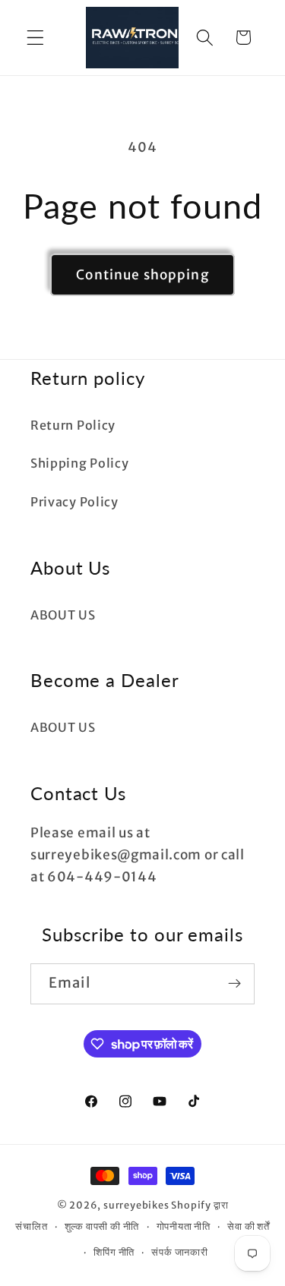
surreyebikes (136, 1205)
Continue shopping (142, 274)
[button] (35, 37)
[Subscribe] (234, 983)
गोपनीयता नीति (184, 1226)
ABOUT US (63, 615)
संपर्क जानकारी (179, 1252)
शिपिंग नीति (114, 1252)
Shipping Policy (79, 463)
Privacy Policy (74, 501)
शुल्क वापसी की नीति (102, 1226)
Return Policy (73, 425)
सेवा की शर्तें (248, 1226)
